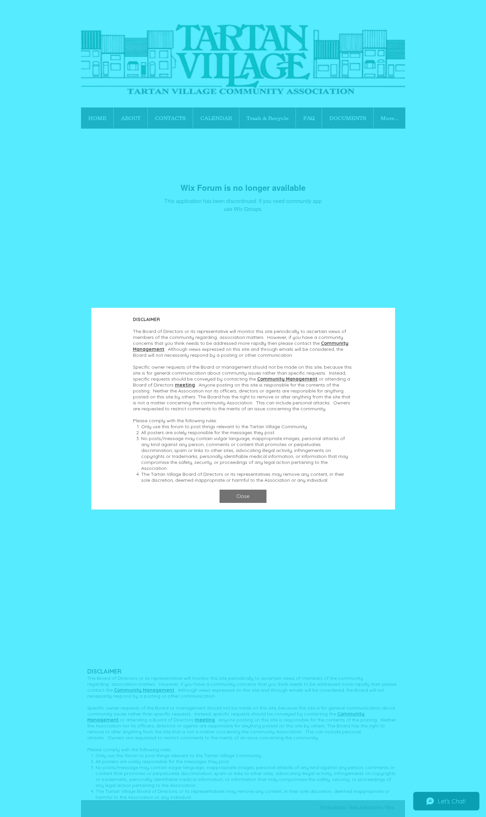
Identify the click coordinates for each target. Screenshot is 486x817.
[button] (243, 496)
